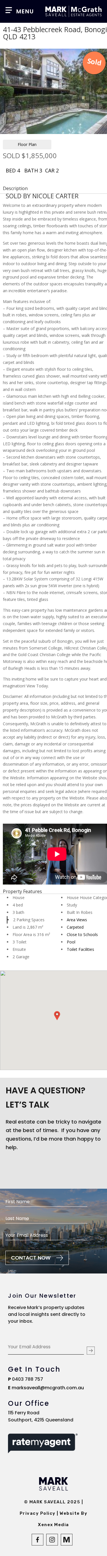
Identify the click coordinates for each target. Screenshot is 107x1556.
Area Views (77, 919)
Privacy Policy (38, 1513)
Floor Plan (27, 144)
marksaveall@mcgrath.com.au (48, 1387)
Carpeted (75, 927)
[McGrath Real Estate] (67, 1544)
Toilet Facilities (80, 949)
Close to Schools (82, 934)
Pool (71, 942)
